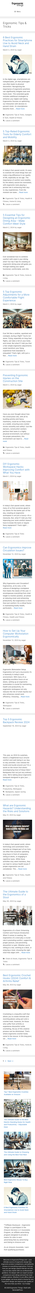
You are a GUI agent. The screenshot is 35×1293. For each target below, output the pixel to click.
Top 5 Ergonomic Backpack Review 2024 (16, 721)
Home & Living (15, 201)
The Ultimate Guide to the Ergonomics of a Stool (15, 894)
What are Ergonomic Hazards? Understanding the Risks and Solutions (17, 808)
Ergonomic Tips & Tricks (15, 115)
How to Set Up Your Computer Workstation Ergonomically (15, 633)
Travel (27, 362)
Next (10, 1061)
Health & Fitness (15, 118)
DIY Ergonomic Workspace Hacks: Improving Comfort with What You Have (16, 468)
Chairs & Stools (11, 959)
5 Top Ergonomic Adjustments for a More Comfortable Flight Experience (16, 296)
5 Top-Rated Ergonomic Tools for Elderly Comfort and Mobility (17, 134)
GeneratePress (17, 1290)
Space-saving (20, 792)
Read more (20, 109)
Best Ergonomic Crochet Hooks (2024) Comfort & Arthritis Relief (17, 978)
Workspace (7, 706)
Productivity (7, 789)
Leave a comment (13, 121)
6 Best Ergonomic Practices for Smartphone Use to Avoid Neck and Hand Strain (17, 42)
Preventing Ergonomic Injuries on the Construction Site (15, 378)
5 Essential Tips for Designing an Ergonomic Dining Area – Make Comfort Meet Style (16, 219)
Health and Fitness (17, 617)
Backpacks (10, 792)
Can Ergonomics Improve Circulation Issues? (17, 549)
